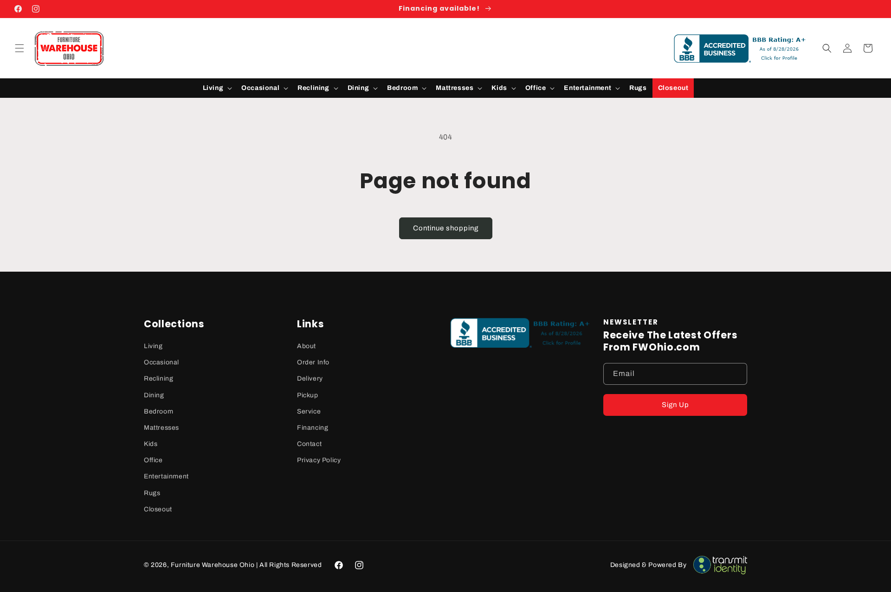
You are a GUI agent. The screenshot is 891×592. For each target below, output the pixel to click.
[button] (19, 48)
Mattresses (161, 427)
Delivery (310, 378)
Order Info (313, 362)
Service (309, 411)
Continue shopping (445, 228)
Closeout (158, 509)
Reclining (158, 378)
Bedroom (158, 411)
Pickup (307, 395)
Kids (150, 443)
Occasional (161, 362)
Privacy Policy (319, 460)
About (306, 346)
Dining (154, 395)
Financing (312, 427)
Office (153, 460)
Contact (309, 443)
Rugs (152, 493)
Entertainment (166, 476)
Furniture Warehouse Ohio (212, 564)
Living (153, 346)
